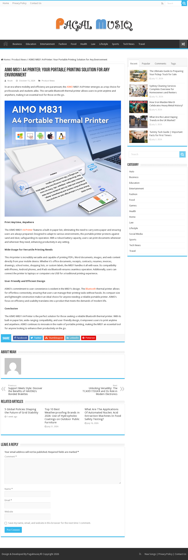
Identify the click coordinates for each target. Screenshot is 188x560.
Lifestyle (103, 44)
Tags (173, 63)
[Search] (184, 3)
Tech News (128, 44)
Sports (115, 44)
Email (8, 500)
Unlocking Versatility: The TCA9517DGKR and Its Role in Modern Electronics (99, 390)
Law (93, 44)
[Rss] (162, 3)
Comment (11, 456)
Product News (19, 59)
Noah (10, 81)
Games (133, 205)
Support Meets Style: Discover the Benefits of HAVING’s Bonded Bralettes (25, 390)
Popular (146, 63)
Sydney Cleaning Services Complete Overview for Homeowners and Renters (163, 89)
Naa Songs (150, 554)
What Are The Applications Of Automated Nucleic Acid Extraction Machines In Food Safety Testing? (103, 414)
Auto (131, 171)
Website (9, 511)
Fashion (63, 44)
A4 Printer (27, 230)
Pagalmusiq (33, 554)
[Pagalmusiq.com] (94, 22)
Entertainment (47, 44)
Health (83, 44)
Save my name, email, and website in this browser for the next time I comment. (49, 523)
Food (73, 44)
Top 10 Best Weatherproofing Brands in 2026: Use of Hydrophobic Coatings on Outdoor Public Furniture (62, 416)
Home (6, 3)
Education (31, 44)
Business (17, 44)
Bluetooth (91, 288)
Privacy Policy (19, 3)
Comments (160, 63)
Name (9, 489)
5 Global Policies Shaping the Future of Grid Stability (21, 411)
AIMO (70, 86)
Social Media (136, 234)
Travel (141, 44)
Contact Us (35, 3)
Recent (133, 63)
